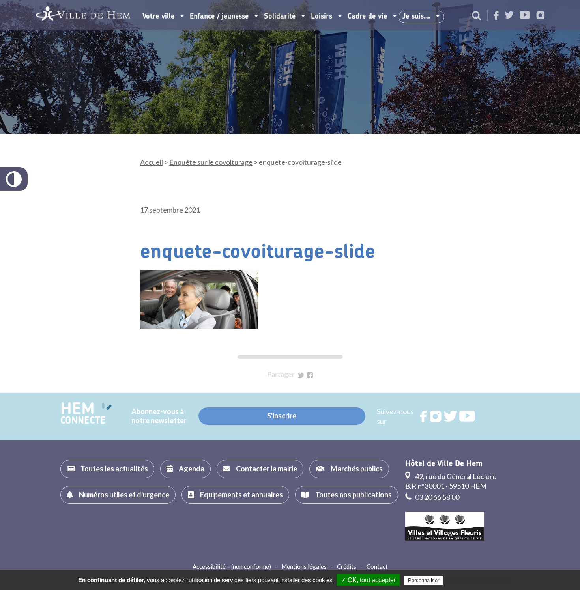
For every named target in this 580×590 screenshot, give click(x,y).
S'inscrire (281, 415)
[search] (476, 16)
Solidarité (280, 16)
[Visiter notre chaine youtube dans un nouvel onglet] (525, 15)
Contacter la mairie (266, 468)
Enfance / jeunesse (219, 16)
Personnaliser (423, 580)
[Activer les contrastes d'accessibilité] (14, 179)
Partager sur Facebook (310, 375)
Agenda (191, 468)
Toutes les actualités (114, 468)
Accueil (151, 162)
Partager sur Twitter (301, 375)
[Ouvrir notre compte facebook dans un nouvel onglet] (496, 16)
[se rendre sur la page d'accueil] (83, 15)
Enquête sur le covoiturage (211, 162)
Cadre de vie (367, 16)
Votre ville (158, 16)
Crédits (346, 566)
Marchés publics (357, 468)
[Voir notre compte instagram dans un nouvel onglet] (540, 16)
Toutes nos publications (353, 494)
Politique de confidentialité (477, 580)
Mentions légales (304, 566)
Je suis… (416, 16)
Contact (377, 566)
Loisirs (321, 16)
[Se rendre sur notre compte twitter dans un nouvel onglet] (509, 15)
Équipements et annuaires (241, 494)
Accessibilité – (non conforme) (232, 566)
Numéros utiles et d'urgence (124, 494)
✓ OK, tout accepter (368, 580)
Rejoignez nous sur (424, 416)
